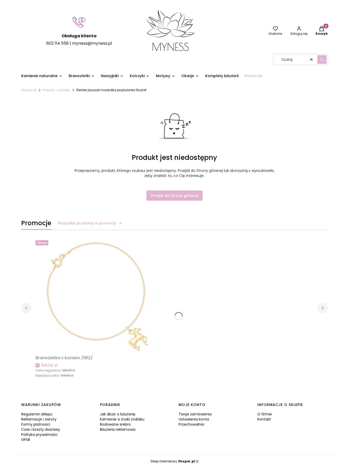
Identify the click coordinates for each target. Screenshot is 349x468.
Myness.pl (29, 90)
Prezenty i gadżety (56, 90)
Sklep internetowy (172, 461)
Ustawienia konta (194, 419)
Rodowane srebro (115, 424)
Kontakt (264, 419)
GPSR (25, 439)
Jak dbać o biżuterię (117, 414)
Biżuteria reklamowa (117, 429)
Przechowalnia (191, 424)
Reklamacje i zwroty (38, 419)
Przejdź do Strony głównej (174, 195)
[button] (322, 59)
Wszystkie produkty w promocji (86, 223)
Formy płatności (35, 424)
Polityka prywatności (39, 434)
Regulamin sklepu (36, 414)
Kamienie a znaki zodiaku (122, 419)
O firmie (264, 414)
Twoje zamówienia (195, 414)
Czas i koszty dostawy (40, 429)
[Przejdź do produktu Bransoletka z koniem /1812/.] (99, 295)
